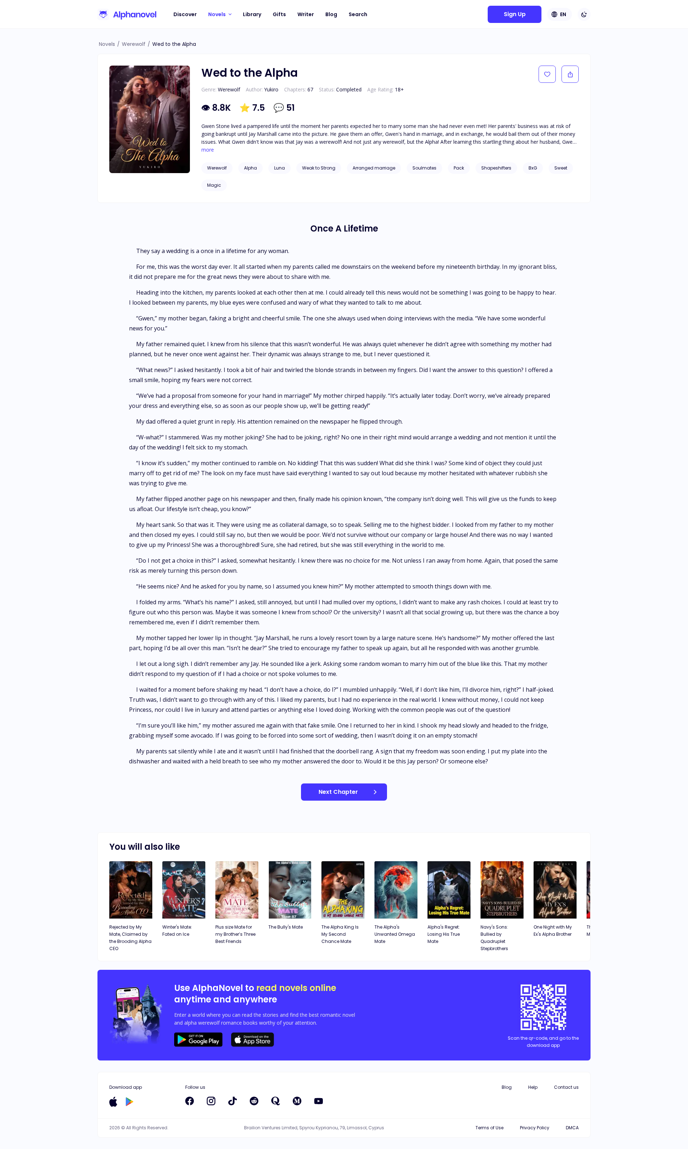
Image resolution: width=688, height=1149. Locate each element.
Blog (331, 14)
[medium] (297, 1101)
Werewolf (133, 44)
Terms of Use (489, 1128)
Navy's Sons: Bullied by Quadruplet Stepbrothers (494, 938)
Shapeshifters (496, 168)
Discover (185, 14)
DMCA (572, 1128)
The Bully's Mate (285, 927)
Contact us (566, 1087)
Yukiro (271, 89)
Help (533, 1087)
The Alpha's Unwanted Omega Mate (394, 934)
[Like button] (547, 74)
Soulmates (424, 168)
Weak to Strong (318, 168)
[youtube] (318, 1101)
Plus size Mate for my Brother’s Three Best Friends (235, 934)
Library (252, 14)
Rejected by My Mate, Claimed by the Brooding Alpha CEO (130, 938)
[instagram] (211, 1101)
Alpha (250, 168)
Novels (107, 44)
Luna (279, 168)
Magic (214, 185)
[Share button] (570, 74)
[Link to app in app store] (113, 1102)
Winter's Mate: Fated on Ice (177, 930)
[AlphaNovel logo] (126, 14)
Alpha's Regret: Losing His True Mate (443, 934)
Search (358, 14)
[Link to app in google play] (129, 1101)
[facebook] (189, 1101)
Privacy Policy (534, 1128)
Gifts (279, 14)
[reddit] (254, 1101)
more (207, 150)
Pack (459, 168)
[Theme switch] (584, 14)
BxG (533, 168)
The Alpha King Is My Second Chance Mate (340, 934)
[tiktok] (232, 1101)
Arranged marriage (374, 168)
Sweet (560, 168)
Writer (305, 14)
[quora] (275, 1101)
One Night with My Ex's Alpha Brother (553, 930)
